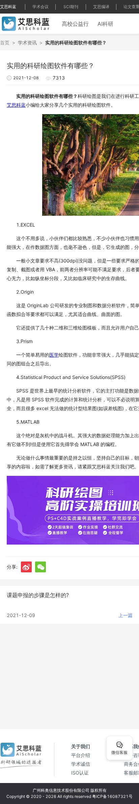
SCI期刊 (70, 6)
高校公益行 (75, 23)
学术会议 (40, 6)
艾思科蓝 (8, 6)
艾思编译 (101, 6)
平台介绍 (80, 755)
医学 (54, 355)
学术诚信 (80, 764)
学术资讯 (27, 42)
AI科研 (105, 23)
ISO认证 (80, 773)
